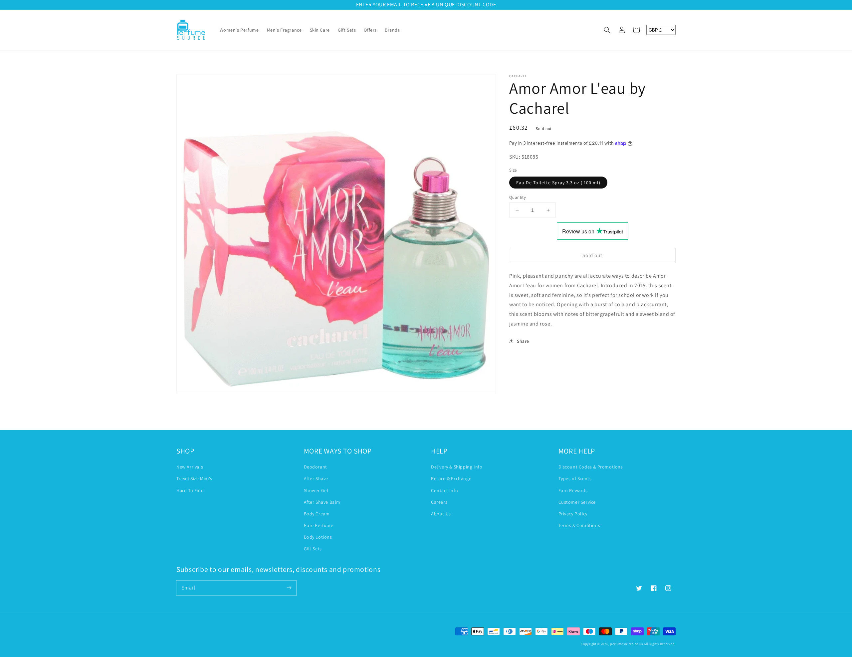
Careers (439, 502)
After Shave (316, 478)
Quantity (517, 197)
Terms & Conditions (579, 525)
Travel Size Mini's (194, 478)
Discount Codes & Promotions (590, 467)
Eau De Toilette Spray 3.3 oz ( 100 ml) (558, 183)
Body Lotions (318, 537)
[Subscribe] (289, 588)
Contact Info (444, 490)
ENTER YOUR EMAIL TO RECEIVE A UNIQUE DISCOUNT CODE (426, 4)
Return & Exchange (451, 478)
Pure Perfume (318, 525)
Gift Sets (313, 549)
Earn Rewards (573, 490)
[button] (607, 30)
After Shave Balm (322, 502)
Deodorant (315, 467)
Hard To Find (190, 490)
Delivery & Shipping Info (456, 467)
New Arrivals (189, 467)
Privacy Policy (572, 514)
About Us (441, 514)
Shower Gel (316, 490)
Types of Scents (575, 478)
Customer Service (577, 502)
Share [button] (523, 341)
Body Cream (317, 514)
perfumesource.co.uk (626, 644)
